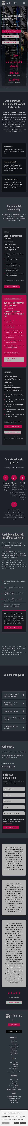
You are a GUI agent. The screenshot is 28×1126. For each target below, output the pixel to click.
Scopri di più (5, 1123)
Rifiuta (16, 1123)
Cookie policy (20, 1119)
